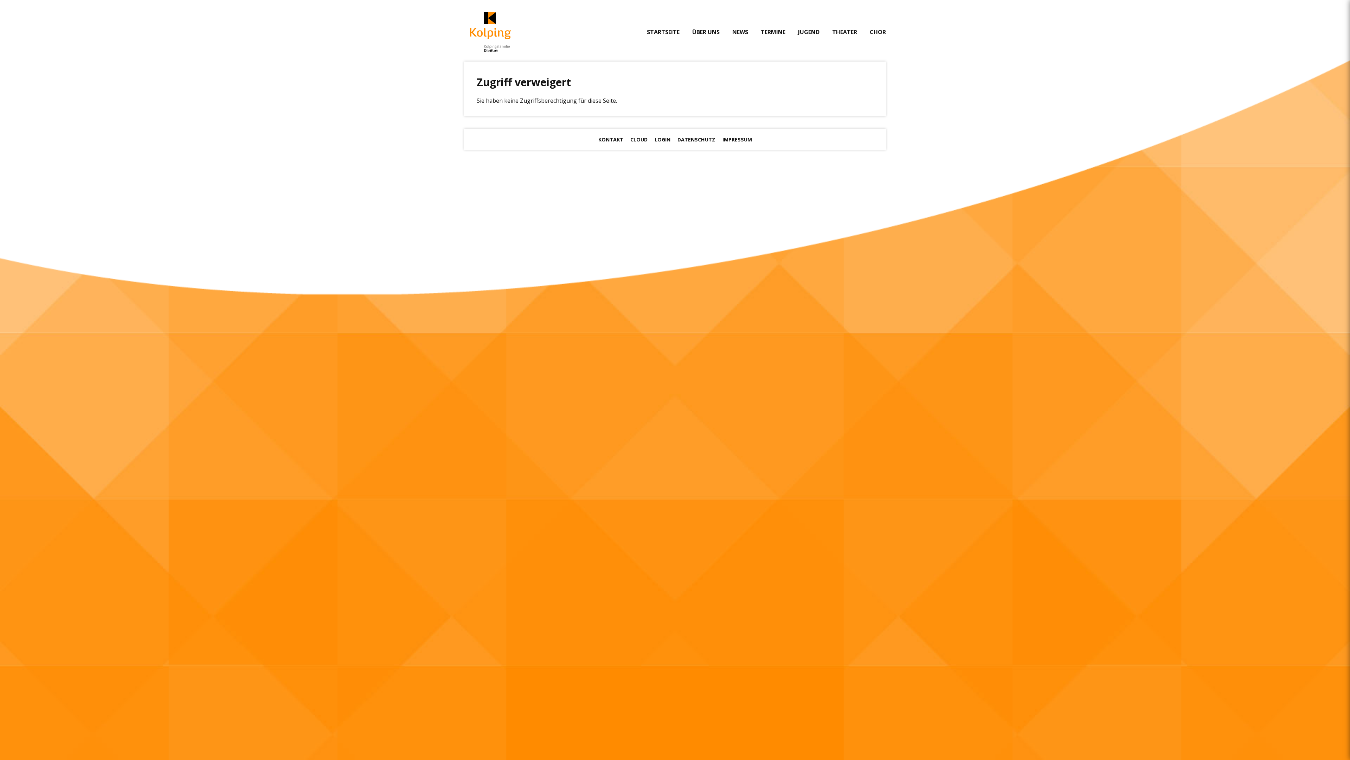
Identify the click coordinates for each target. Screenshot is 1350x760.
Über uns (706, 32)
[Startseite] (490, 32)
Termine (773, 32)
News (740, 32)
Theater (844, 32)
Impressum (737, 139)
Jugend (808, 32)
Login (662, 139)
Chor (878, 32)
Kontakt (610, 139)
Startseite (663, 32)
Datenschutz (696, 139)
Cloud (639, 139)
